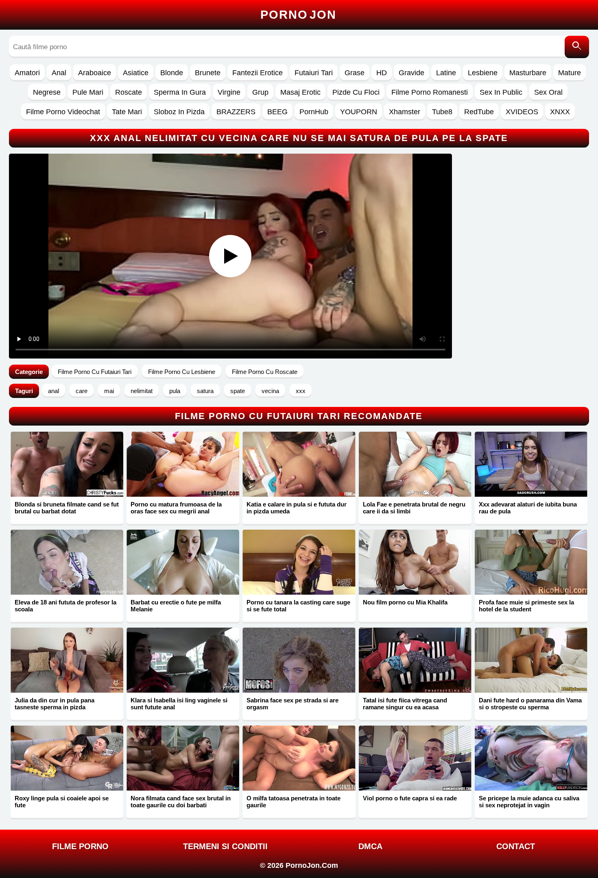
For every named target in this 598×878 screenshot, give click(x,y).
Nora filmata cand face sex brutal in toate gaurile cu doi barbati (181, 801)
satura (205, 390)
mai (109, 390)
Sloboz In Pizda (179, 112)
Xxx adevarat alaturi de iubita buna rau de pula (528, 508)
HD (381, 73)
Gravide (411, 73)
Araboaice (94, 73)
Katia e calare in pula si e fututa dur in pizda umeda (297, 508)
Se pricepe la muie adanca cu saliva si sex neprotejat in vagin (529, 801)
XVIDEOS (522, 112)
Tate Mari (127, 112)
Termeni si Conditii (225, 846)
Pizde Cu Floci (356, 92)
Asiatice (135, 73)
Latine (446, 73)
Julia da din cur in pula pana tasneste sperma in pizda (54, 704)
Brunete (207, 73)
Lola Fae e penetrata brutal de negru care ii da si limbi (414, 508)
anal (53, 390)
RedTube (479, 112)
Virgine (229, 92)
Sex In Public (501, 92)
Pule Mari (87, 92)
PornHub (313, 112)
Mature (569, 73)
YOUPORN (358, 112)
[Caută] (577, 47)
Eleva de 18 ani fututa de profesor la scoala (65, 606)
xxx (301, 390)
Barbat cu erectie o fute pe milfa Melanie (176, 606)
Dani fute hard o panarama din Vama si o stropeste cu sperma (530, 704)
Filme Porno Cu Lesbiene (181, 371)
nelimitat (142, 390)
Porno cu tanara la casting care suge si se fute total (298, 606)
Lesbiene (483, 73)
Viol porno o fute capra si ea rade (410, 798)
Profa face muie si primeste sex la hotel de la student (526, 606)
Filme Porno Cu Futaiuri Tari (94, 371)
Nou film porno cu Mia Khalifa (405, 602)
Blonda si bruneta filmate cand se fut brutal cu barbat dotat (67, 508)
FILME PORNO (80, 846)
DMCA (370, 846)
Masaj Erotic (300, 92)
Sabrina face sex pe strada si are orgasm (292, 704)
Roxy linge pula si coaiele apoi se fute (62, 801)
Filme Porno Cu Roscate (264, 371)
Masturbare (527, 73)
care (81, 390)
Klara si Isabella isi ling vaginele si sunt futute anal (179, 704)
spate (237, 390)
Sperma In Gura (180, 92)
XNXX (560, 112)
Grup (260, 92)
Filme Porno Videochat (63, 112)
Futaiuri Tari (314, 73)
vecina (270, 390)
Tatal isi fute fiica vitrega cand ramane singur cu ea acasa (405, 704)
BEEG (277, 112)
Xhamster (404, 112)
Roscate (128, 92)
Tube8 (442, 112)
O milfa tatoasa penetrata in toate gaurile (293, 801)
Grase (354, 73)
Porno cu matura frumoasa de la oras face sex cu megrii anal (176, 508)
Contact (515, 846)
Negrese (47, 92)
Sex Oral (548, 92)
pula (174, 390)
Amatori (27, 73)
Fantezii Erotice (257, 73)
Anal (59, 73)
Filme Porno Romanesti (429, 92)
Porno (298, 14)
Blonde (171, 73)
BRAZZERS (235, 112)
